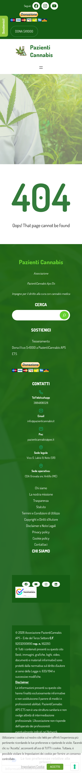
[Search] (64, 315)
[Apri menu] (41, 67)
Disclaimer (22, 682)
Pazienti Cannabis (41, 51)
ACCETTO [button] (55, 766)
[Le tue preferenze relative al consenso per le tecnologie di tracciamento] (75, 767)
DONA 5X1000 (24, 31)
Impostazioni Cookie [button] (33, 766)
